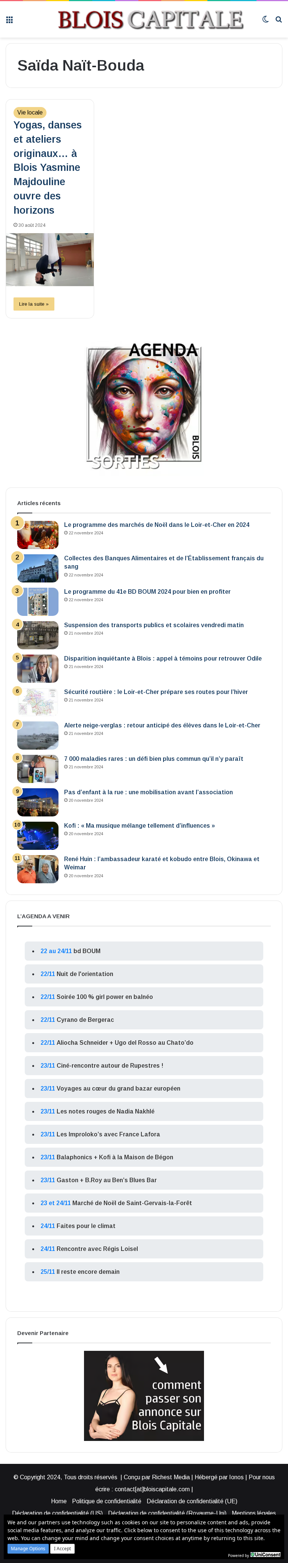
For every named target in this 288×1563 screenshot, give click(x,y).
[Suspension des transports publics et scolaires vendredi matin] (37, 635)
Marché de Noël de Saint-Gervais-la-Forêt (132, 1203)
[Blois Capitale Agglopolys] (137, 19)
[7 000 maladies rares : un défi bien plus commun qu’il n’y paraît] (37, 769)
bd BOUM (87, 951)
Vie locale (30, 112)
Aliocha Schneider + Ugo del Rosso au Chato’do (125, 1042)
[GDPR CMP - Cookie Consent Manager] (265, 1555)
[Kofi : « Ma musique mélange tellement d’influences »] (37, 836)
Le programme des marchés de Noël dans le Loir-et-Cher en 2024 (156, 525)
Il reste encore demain (88, 1272)
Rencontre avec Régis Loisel (97, 1249)
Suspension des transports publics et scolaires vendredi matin (154, 625)
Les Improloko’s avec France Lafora (108, 1134)
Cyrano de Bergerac (85, 1020)
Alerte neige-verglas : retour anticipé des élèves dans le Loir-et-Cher (162, 725)
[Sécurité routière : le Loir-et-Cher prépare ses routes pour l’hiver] (37, 702)
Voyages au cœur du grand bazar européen (118, 1088)
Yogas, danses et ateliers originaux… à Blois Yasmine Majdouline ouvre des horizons (48, 167)
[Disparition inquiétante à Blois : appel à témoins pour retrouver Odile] (37, 669)
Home (59, 1501)
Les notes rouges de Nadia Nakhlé (105, 1111)
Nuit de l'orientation (85, 974)
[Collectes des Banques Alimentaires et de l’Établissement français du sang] (37, 568)
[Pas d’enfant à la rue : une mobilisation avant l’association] (37, 802)
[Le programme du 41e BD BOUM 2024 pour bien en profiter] (37, 602)
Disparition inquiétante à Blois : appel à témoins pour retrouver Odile (163, 658)
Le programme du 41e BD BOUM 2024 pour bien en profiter (147, 591)
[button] (28, 1549)
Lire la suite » (34, 304)
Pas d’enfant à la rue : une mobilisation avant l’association (148, 792)
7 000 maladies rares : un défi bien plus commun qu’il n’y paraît (153, 759)
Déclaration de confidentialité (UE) (192, 1501)
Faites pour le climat (86, 1226)
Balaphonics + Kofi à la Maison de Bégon (115, 1157)
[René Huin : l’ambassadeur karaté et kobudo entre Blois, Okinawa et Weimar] (37, 869)
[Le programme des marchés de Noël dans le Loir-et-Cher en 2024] (37, 535)
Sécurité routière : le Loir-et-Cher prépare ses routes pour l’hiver (156, 692)
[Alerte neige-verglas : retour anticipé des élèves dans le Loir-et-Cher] (37, 735)
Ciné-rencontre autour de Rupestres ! (110, 1065)
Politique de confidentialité (106, 1501)
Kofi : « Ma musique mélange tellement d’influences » (139, 825)
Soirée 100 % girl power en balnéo (105, 997)
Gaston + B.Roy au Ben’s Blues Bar (107, 1180)
